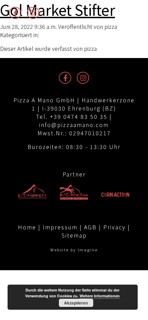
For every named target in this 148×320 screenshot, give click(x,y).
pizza (110, 26)
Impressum (60, 227)
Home (27, 227)
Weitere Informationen (100, 295)
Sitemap (74, 235)
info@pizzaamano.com (74, 125)
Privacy (114, 227)
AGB (90, 227)
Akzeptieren (76, 303)
